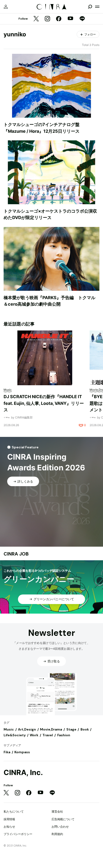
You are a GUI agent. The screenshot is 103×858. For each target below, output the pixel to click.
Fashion (63, 735)
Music (9, 729)
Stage (71, 729)
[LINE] (82, 19)
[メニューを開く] (97, 6)
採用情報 (9, 819)
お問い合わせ (60, 826)
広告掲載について (63, 819)
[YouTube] (70, 18)
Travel (47, 735)
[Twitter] (36, 19)
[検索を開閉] (90, 6)
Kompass (22, 752)
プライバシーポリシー (18, 834)
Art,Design (27, 729)
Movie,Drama (51, 729)
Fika (7, 752)
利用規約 (57, 834)
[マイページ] (5, 6)
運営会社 (57, 811)
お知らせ (9, 826)
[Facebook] (58, 19)
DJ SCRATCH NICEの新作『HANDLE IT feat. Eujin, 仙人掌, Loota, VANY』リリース (44, 403)
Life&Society (15, 735)
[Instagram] (47, 19)
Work (34, 735)
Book (84, 729)
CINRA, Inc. (23, 772)
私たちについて (14, 811)
